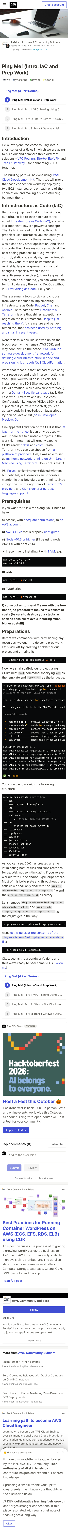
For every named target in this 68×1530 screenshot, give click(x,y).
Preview (32, 1167)
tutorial (48, 79)
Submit (14, 1167)
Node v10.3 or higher (20, 539)
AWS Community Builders (44, 42)
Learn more (34, 1340)
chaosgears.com (39, 49)
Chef (50, 305)
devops (35, 79)
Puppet (40, 305)
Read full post (12, 1280)
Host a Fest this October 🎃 (32, 1101)
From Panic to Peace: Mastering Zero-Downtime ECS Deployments (32, 1397)
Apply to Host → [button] (16, 1130)
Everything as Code (22, 289)
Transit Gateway (13, 163)
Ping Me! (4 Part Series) (22, 91)
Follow (34, 1309)
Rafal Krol (17, 42)
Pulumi (11, 470)
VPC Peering (26, 158)
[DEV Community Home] (13, 4)
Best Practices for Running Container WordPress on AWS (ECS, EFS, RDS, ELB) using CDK (31, 1231)
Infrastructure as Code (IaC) (30, 221)
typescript (20, 79)
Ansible (7, 310)
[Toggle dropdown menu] (63, 1026)
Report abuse (46, 1178)
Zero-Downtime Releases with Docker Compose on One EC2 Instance (32, 1379)
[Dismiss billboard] (63, 1452)
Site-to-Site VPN (48, 158)
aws (6, 79)
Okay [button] (9, 1523)
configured (51, 532)
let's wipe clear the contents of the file (32, 937)
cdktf (40, 445)
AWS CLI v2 (14, 532)
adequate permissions (39, 520)
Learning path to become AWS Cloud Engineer (32, 1423)
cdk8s (25, 445)
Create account (54, 4)
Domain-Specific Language (30, 392)
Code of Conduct (24, 1178)
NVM (51, 551)
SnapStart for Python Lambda (22, 1364)
